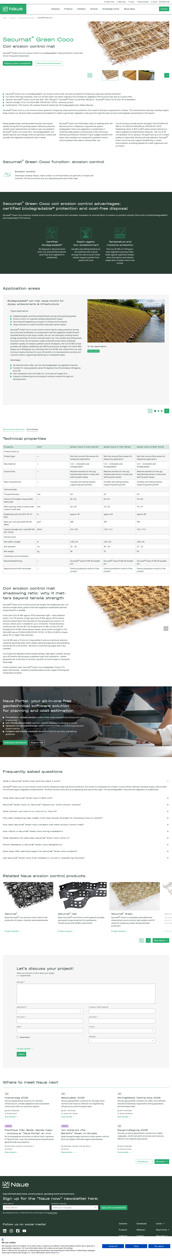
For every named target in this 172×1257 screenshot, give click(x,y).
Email (19, 1026)
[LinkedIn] (5, 1231)
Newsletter (25, 1037)
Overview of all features (15, 742)
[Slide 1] (155, 411)
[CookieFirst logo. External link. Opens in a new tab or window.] (3, 1239)
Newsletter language (58, 1203)
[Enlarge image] (166, 628)
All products (159, 940)
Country (91, 1026)
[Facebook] (18, 1231)
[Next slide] (166, 75)
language (92, 1036)
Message (21, 982)
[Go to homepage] (13, 9)
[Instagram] (11, 1231)
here (57, 1253)
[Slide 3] (161, 411)
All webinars (142, 1161)
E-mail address (8, 1203)
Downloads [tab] (32, 429)
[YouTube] (24, 1231)
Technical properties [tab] (14, 429)
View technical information (49, 63)
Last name (93, 1017)
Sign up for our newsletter (114, 1207)
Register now (37, 742)
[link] (45, 18)
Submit (21, 1054)
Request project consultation (17, 63)
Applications (22, 1007)
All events (160, 1161)
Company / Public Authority (98, 1007)
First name (21, 1017)
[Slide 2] (158, 411)
